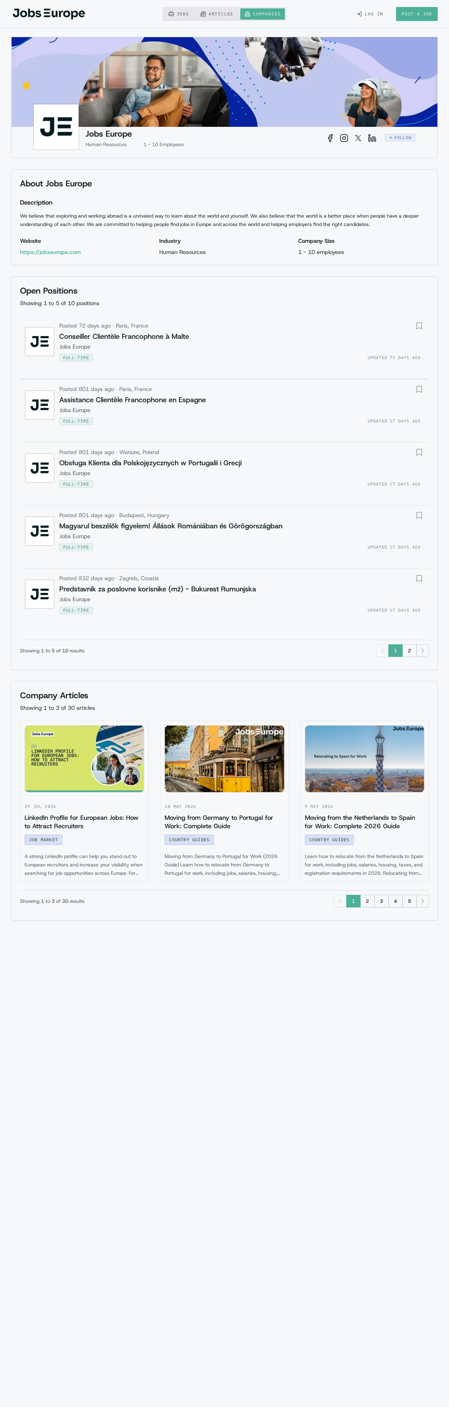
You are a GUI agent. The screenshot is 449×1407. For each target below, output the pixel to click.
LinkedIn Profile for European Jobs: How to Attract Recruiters (82, 822)
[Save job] (419, 326)
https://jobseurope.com (50, 252)
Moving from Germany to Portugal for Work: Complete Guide (219, 822)
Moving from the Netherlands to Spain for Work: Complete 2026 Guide (360, 822)
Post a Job (417, 13)
